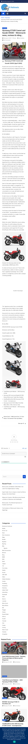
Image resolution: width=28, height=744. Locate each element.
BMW (3, 557)
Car (3, 566)
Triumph (4, 621)
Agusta (5, 548)
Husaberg (4, 583)
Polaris (4, 612)
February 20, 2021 (8, 684)
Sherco (4, 616)
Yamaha (4, 632)
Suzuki (3, 618)
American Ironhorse (7, 526)
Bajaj (3, 537)
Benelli (3, 539)
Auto (3, 533)
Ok (14, 741)
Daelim (4, 570)
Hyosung (5, 28)
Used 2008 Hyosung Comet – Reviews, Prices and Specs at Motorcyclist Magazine (14, 658)
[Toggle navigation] (7, 13)
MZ (3, 607)
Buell (3, 561)
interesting (4, 592)
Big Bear (4, 541)
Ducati (3, 572)
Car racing (4, 568)
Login (25, 448)
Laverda (4, 601)
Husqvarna (4, 585)
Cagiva (4, 563)
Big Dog (4, 544)
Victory (4, 627)
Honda (3, 581)
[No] (26, 735)
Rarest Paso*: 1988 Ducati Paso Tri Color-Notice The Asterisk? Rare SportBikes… (14, 417)
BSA (3, 559)
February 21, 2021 (8, 662)
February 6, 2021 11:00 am (10, 38)
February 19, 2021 (8, 705)
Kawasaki (4, 594)
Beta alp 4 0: (21, 423)
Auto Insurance (6, 535)
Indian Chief (5, 590)
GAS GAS (4, 574)
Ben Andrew (21, 38)
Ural (3, 623)
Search (24, 476)
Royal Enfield (5, 614)
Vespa (3, 625)
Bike (3, 546)
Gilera (3, 577)
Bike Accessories (6, 550)
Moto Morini (5, 605)
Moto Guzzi (5, 603)
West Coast (5, 629)
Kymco (4, 599)
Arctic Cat (4, 530)
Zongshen (4, 634)
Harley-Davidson (6, 579)
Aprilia (3, 528)
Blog (3, 555)
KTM (3, 596)
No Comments (7, 40)
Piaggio (4, 610)
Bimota (4, 552)
